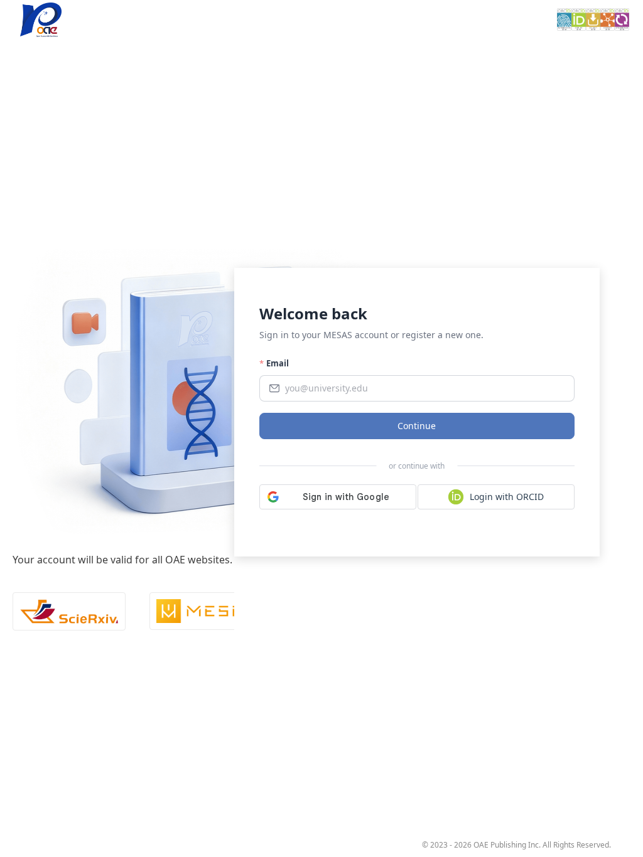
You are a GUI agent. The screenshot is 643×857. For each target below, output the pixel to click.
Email (277, 363)
